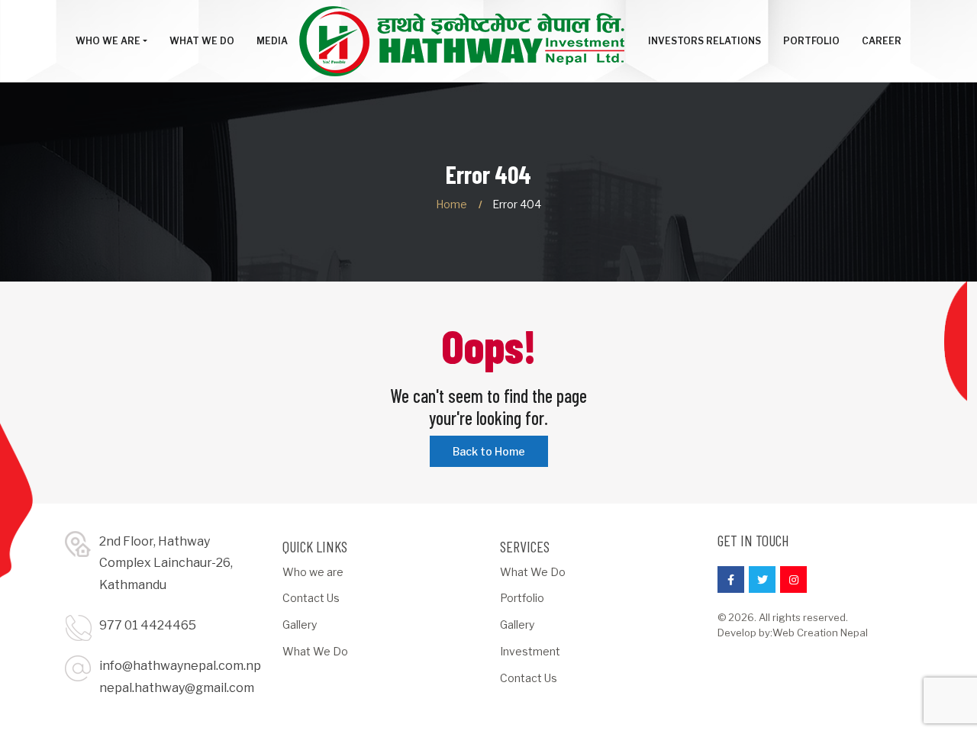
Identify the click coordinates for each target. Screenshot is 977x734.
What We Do (315, 651)
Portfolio (522, 597)
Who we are (312, 571)
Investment (530, 651)
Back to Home (489, 451)
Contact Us (311, 597)
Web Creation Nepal (820, 632)
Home (451, 204)
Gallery (299, 624)
